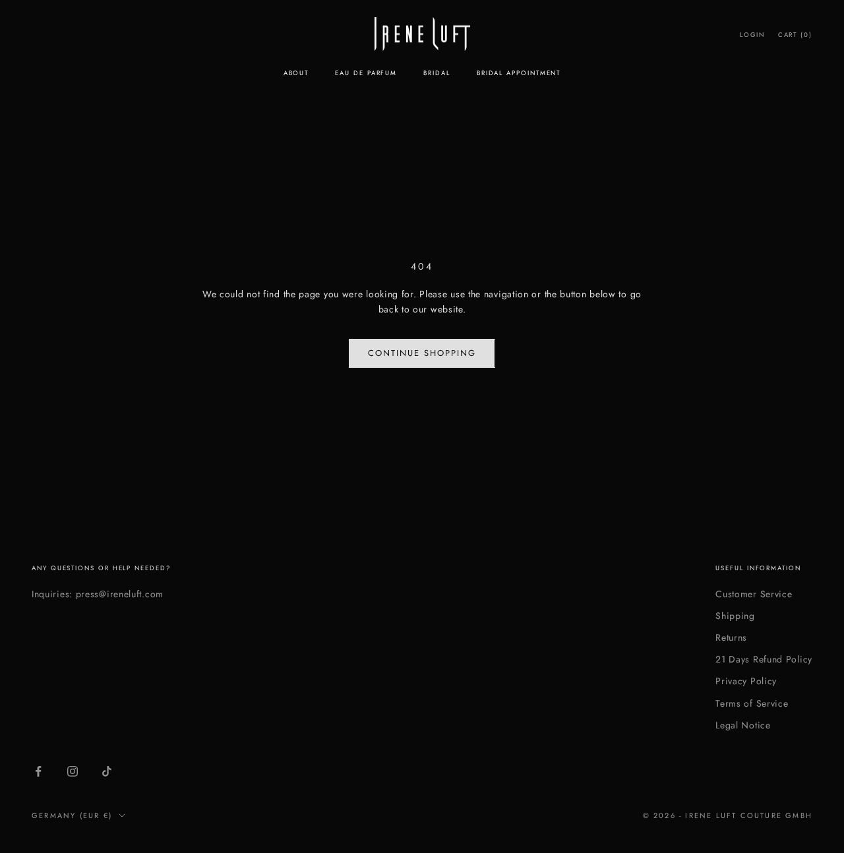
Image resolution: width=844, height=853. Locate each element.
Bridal (436, 73)
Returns (731, 637)
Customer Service (753, 594)
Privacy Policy (746, 681)
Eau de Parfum (366, 73)
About (296, 73)
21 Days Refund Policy (763, 659)
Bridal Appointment (519, 73)
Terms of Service (751, 703)
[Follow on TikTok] (106, 771)
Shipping (735, 615)
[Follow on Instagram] (72, 771)
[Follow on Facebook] (38, 771)
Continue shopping (421, 353)
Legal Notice (742, 725)
